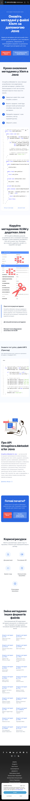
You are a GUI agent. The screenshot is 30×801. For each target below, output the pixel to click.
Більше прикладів (8, 207)
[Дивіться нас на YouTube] (10, 752)
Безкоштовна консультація (14, 778)
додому (15, 762)
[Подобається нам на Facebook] (3, 752)
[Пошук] (28, 2)
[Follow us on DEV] (15, 756)
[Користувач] (24, 2)
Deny (21, 796)
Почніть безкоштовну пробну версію (21, 53)
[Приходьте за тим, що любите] (27, 752)
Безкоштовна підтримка (14, 775)
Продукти (14, 764)
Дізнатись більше (5, 481)
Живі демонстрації (14, 773)
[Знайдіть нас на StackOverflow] (17, 752)
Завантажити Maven (6, 53)
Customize (9, 796)
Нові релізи (15, 766)
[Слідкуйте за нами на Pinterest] (24, 752)
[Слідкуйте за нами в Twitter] (7, 752)
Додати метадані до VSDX (7, 718)
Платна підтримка (15, 780)
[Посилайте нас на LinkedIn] (13, 752)
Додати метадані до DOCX (7, 645)
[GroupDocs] (10, 2)
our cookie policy (19, 789)
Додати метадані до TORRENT (21, 708)
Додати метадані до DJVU (21, 635)
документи (15, 771)
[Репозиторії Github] (20, 752)
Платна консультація (14, 782)
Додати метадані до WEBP (7, 727)
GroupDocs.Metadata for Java (11, 82)
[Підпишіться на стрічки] (19, 756)
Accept (15, 792)
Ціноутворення (14, 768)
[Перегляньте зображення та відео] (12, 756)
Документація (21, 207)
